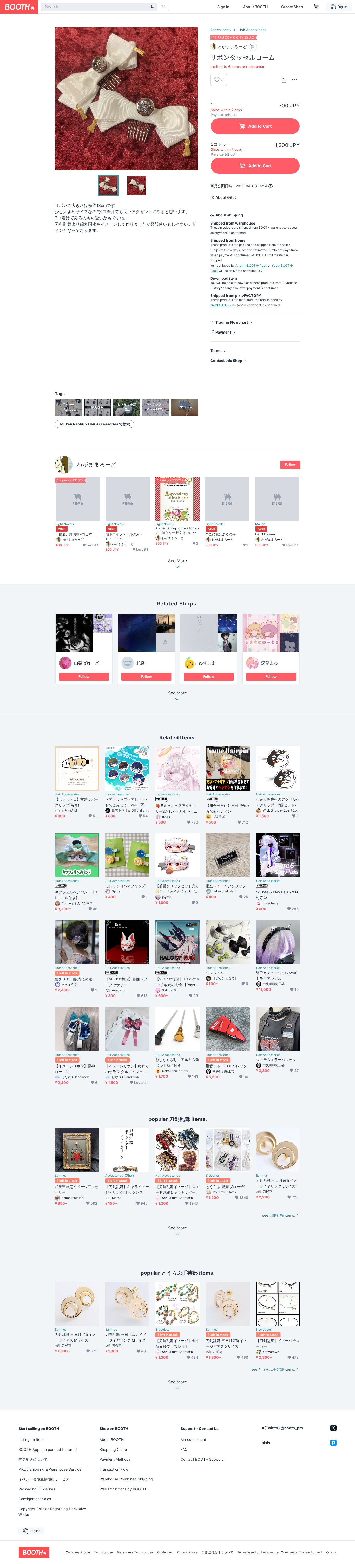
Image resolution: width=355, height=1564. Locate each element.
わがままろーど (96, 464)
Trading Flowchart (231, 322)
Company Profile (78, 1552)
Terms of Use (103, 1552)
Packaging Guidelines (36, 1489)
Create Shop (292, 7)
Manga (260, 524)
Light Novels (65, 524)
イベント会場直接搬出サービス (43, 1479)
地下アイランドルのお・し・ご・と (124, 536)
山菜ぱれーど (86, 663)
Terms (215, 350)
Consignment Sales (34, 1499)
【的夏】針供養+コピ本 (74, 534)
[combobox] (99, 7)
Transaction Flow (114, 1469)
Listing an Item (30, 1439)
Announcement (193, 1439)
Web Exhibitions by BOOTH (123, 1489)
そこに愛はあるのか (220, 534)
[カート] (252, 46)
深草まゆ (269, 663)
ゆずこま (207, 663)
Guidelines (165, 1552)
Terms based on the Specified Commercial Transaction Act (279, 1552)
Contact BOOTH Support (202, 1459)
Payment (223, 332)
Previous (59, 98)
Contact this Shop (226, 360)
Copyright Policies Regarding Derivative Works (52, 1511)
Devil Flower (265, 534)
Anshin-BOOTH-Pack (251, 265)
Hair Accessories (252, 30)
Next (193, 98)
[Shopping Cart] (316, 7)
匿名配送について (33, 1459)
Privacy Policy (187, 1552)
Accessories (220, 30)
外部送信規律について (217, 1552)
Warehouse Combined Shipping (126, 1479)
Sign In (223, 7)
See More (177, 693)
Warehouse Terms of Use (135, 1552)
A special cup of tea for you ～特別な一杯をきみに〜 (177, 530)
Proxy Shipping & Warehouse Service (49, 1469)
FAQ (184, 1449)
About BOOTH (255, 7)
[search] (152, 7)
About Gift (224, 197)
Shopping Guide (113, 1449)
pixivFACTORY (221, 305)
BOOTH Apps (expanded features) (47, 1449)
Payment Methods (115, 1459)
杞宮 (140, 663)
